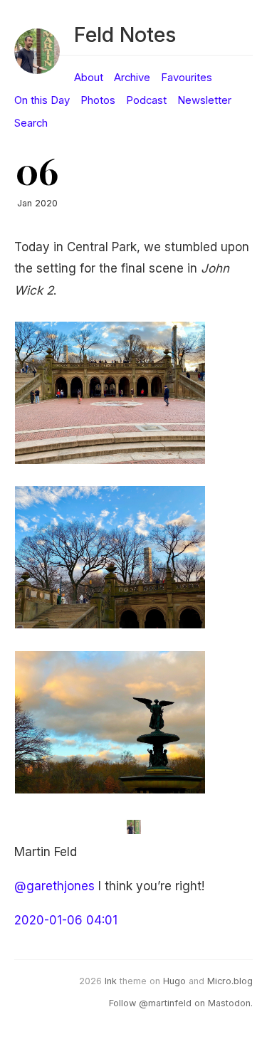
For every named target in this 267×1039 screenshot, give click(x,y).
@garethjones (54, 886)
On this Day (42, 100)
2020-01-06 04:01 (65, 920)
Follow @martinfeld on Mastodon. (181, 1003)
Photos (97, 100)
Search (31, 123)
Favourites (186, 77)
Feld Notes (125, 34)
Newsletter (204, 100)
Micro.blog (230, 981)
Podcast (146, 100)
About (88, 77)
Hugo (174, 981)
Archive (132, 77)
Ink (111, 981)
